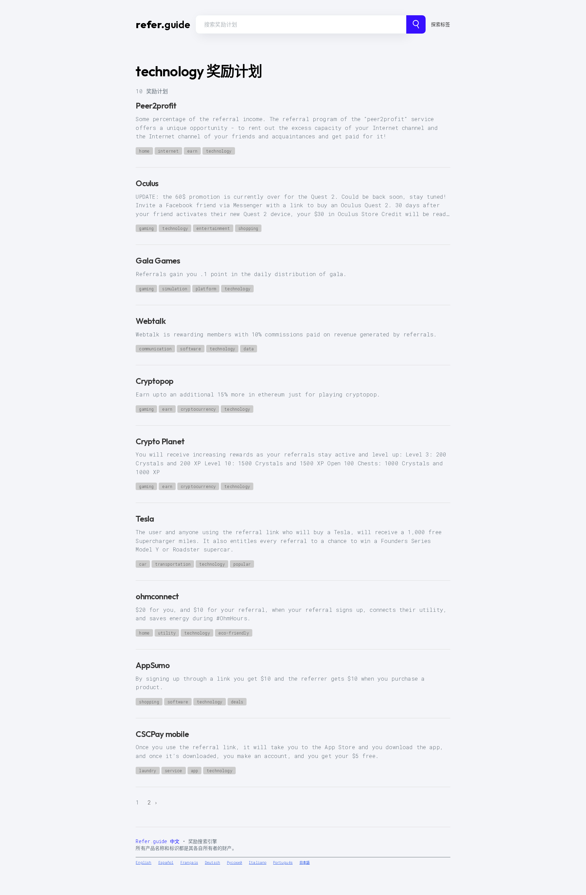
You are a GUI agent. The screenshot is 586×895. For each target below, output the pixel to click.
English (143, 862)
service (173, 770)
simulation (174, 288)
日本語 (304, 862)
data (248, 348)
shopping (248, 228)
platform (206, 288)
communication (155, 348)
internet (168, 151)
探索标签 (440, 24)
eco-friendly (233, 633)
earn (192, 151)
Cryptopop (154, 381)
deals (237, 701)
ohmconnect (157, 596)
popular (242, 564)
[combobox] (301, 24)
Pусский (234, 862)
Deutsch (212, 862)
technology (219, 151)
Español (166, 862)
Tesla (145, 518)
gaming (146, 228)
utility (167, 633)
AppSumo (152, 665)
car (142, 564)
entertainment (213, 228)
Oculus (147, 183)
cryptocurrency (198, 409)
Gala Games (158, 260)
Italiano (257, 862)
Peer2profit (156, 105)
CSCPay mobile (162, 734)
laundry (147, 770)
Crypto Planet (160, 441)
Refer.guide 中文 (157, 841)
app (194, 770)
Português (282, 862)
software (190, 348)
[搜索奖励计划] (416, 24)
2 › (153, 802)
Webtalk (150, 321)
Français (189, 862)
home (144, 151)
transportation (173, 564)
